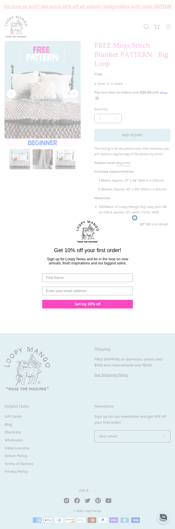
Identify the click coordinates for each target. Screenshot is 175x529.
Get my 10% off (87, 304)
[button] (163, 517)
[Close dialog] (134, 218)
